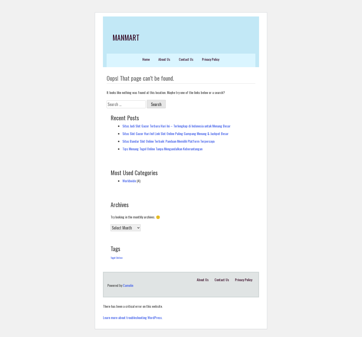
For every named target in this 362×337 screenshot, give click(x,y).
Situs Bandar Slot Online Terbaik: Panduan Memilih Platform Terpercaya (168, 141)
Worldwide (129, 180)
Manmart (126, 37)
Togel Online (116, 258)
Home (146, 59)
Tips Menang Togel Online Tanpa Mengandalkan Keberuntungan (162, 148)
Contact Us (186, 59)
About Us (164, 59)
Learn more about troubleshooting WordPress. (133, 317)
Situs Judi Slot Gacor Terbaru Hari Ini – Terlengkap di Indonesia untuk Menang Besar (176, 125)
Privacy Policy (210, 59)
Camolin (128, 285)
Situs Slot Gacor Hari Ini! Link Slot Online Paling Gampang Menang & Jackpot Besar (175, 133)
